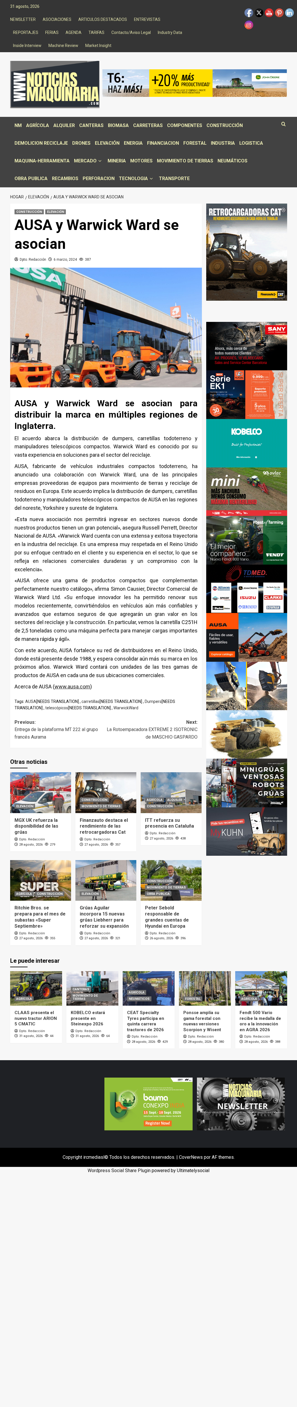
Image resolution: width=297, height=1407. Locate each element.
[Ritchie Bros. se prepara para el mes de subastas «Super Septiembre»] (40, 880)
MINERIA (117, 161)
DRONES (81, 143)
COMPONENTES (184, 125)
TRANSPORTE (174, 178)
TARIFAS (96, 32)
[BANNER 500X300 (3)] (246, 782)
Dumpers (153, 701)
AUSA (30, 701)
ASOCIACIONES (57, 19)
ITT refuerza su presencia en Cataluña (169, 823)
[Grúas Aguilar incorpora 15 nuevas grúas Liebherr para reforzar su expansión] (105, 880)
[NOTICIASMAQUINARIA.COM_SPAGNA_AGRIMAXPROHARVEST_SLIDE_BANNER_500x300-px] (246, 734)
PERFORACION (99, 178)
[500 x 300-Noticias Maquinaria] (148, 1103)
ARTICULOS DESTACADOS (102, 19)
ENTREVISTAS (147, 19)
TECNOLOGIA (133, 178)
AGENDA (74, 32)
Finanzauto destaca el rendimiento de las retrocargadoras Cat (104, 826)
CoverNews (191, 1157)
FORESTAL (195, 143)
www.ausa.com (72, 686)
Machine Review (63, 45)
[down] (100, 161)
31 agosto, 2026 (31, 1036)
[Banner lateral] (246, 831)
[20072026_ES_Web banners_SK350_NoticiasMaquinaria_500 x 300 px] (246, 443)
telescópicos (56, 708)
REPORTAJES (25, 32)
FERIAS (52, 32)
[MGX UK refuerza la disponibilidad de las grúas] (40, 792)
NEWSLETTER (23, 19)
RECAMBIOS (65, 178)
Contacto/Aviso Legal (131, 32)
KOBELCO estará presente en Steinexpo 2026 (88, 1018)
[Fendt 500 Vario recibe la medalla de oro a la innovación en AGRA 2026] (261, 988)
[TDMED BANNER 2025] (246, 588)
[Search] (283, 124)
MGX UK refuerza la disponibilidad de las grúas (36, 826)
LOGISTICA (251, 143)
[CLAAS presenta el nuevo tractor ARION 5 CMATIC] (36, 988)
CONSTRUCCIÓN (225, 125)
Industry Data (170, 32)
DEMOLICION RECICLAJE (41, 143)
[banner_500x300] (246, 394)
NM (18, 125)
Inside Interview (27, 45)
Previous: (56, 729)
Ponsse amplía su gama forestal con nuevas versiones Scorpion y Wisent (202, 1021)
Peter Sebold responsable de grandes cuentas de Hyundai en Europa (167, 917)
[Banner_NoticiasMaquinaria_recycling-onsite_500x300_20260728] (246, 685)
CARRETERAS (148, 125)
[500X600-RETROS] (246, 252)
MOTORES (141, 161)
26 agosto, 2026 (161, 938)
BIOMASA (118, 125)
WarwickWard (125, 708)
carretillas (90, 701)
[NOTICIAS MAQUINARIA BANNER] (246, 491)
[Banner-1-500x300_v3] (246, 637)
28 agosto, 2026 (31, 844)
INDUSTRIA (223, 143)
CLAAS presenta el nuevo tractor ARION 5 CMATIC (36, 1018)
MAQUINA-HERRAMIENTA (42, 161)
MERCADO (85, 161)
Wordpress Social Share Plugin (120, 1170)
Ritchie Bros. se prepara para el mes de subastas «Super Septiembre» (40, 917)
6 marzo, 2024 (65, 260)
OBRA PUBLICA (31, 178)
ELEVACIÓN (107, 143)
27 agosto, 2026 (96, 844)
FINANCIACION (163, 143)
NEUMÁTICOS (232, 161)
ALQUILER (64, 125)
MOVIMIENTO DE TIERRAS (185, 161)
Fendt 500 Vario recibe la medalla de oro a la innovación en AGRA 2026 (260, 1021)
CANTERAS (91, 125)
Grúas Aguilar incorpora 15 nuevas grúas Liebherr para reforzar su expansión (104, 917)
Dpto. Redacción (33, 260)
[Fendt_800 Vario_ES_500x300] (246, 540)
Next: (152, 729)
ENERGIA (133, 143)
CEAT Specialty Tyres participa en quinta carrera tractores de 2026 (145, 1021)
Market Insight (98, 45)
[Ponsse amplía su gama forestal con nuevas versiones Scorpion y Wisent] (205, 988)
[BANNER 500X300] (241, 1103)
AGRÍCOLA (37, 125)
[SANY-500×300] (246, 346)
